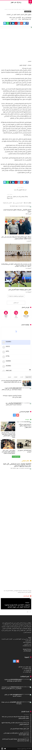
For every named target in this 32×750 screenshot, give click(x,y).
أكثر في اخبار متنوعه (7, 203)
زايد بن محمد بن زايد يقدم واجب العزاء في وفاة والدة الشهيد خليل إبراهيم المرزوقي (16, 265)
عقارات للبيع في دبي (26, 668)
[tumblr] (10, 23)
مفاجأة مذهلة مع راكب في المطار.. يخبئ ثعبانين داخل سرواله (17, 196)
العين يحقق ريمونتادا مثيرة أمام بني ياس (19, 289)
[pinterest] (16, 23)
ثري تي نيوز (24, 17)
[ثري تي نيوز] (16, 2)
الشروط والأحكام (27, 651)
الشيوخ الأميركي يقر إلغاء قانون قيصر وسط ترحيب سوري (17, 210)
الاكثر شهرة (28, 377)
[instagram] (14, 415)
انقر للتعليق (16, 302)
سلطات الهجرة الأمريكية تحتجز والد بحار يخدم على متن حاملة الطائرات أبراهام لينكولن (16, 237)
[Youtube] (17, 415)
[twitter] (24, 23)
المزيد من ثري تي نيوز (17, 203)
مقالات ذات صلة (27, 203)
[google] (21, 23)
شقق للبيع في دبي (27, 671)
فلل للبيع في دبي (27, 670)
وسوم (9, 377)
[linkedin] (13, 23)
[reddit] (18, 23)
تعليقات (15, 377)
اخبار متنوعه (25, 9)
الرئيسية (29, 9)
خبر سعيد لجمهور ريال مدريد (20, 188)
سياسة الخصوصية (27, 649)
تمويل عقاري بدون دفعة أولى (24, 666)
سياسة (27, 602)
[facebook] (27, 23)
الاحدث (21, 377)
